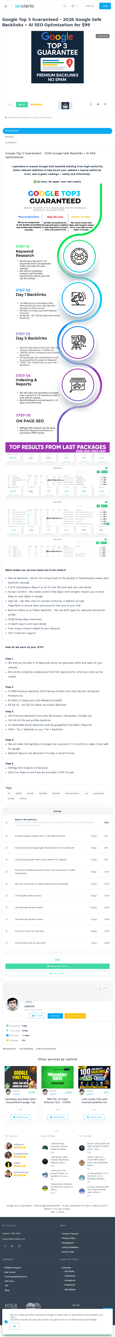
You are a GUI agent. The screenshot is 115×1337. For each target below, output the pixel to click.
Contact (55, 1016)
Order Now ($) (58, 966)
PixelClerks (70, 1284)
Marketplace (9, 1048)
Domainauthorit (72, 793)
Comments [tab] (11, 142)
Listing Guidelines (70, 1247)
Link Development (46, 1048)
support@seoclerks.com (13, 1239)
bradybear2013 (21, 1153)
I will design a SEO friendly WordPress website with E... (60, 1160)
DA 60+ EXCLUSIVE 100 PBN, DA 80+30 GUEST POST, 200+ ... (98, 1146)
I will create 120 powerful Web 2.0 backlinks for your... (60, 1173)
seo (86, 793)
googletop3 (98, 793)
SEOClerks (69, 1271)
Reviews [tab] (9, 137)
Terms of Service (70, 1233)
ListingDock (70, 1280)
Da (9, 793)
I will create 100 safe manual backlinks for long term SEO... (94, 1102)
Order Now (21, 1117)
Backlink (56, 793)
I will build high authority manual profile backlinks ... (59, 1146)
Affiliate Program (12, 1267)
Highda (19, 793)
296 (23, 104)
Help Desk (16, 1233)
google (11, 798)
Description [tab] (12, 131)
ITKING (17, 1163)
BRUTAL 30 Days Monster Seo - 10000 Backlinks (57, 1102)
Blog (6, 1290)
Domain (30, 793)
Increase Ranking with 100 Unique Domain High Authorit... (98, 1189)
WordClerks (70, 1289)
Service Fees (68, 1251)
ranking (23, 798)
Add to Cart (59, 973)
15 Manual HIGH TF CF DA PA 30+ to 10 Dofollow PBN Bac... (97, 1176)
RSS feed (9, 1281)
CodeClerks (70, 1275)
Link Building (26, 1048)
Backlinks (43, 793)
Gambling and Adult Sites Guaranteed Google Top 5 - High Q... (20, 1102)
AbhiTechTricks (21, 1172)
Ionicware (66, 1267)
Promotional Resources (15, 1276)
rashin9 (29, 1006)
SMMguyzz (19, 1144)
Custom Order (75, 1016)
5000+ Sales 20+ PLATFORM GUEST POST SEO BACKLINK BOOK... (97, 1161)
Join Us (76, 1305)
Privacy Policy (68, 1238)
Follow (38, 1015)
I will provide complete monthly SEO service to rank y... (62, 1187)
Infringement (68, 1242)
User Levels (9, 1272)
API (6, 1285)
